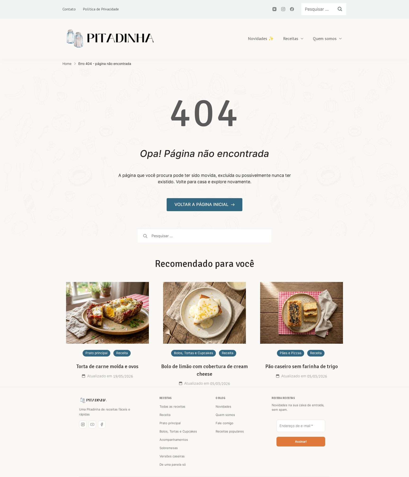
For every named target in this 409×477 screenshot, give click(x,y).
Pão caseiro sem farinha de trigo (301, 366)
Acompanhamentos (174, 439)
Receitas (290, 38)
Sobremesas (169, 448)
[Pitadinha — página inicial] (93, 400)
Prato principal (96, 353)
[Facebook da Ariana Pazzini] (102, 424)
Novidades (223, 406)
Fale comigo (224, 423)
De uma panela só (173, 464)
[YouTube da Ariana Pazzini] (92, 424)
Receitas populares (230, 431)
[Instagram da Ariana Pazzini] (83, 424)
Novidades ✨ (261, 38)
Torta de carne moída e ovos (107, 366)
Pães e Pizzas (290, 353)
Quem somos (325, 38)
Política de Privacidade (101, 9)
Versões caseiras (172, 456)
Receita (122, 353)
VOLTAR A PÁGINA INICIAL (202, 204)
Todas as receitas (172, 406)
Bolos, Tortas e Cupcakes (193, 353)
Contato (69, 9)
